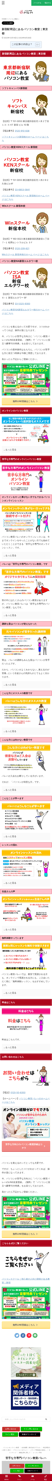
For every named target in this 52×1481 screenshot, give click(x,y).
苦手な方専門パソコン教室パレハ (26, 1457)
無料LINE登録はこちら (24, 401)
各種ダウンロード (29, 1434)
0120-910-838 (22, 131)
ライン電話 (9, 1434)
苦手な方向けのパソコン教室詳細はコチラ (23, 1146)
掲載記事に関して (24, 1452)
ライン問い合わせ (31, 1429)
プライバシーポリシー (20, 1450)
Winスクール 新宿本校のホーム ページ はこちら (25, 254)
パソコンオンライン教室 (11, 1447)
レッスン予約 (37, 1452)
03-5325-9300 (22, 303)
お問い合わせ (10, 1429)
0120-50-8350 (18, 1092)
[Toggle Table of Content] (36, 45)
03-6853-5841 (22, 189)
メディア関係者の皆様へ (38, 1450)
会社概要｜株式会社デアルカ (31, 1447)
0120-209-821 (22, 248)
